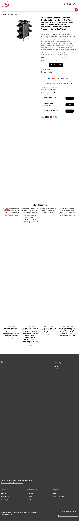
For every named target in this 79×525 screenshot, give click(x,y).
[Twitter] (45, 117)
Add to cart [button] (10, 266)
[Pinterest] (51, 117)
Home (4, 14)
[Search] (76, 9)
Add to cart (57, 65)
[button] (64, 4)
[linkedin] (53, 117)
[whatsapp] (56, 117)
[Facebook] (48, 117)
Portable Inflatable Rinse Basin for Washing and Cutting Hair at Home (49, 330)
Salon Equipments (12, 14)
